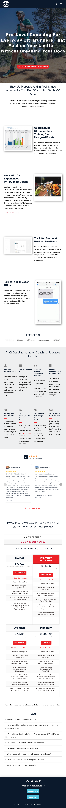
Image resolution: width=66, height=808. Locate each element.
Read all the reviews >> (33, 508)
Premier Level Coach (47, 648)
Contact (46, 642)
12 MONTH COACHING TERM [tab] (33, 542)
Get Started (19, 573)
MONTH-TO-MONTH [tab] (33, 537)
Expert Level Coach (20, 578)
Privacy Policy (21, 804)
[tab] (33, 719)
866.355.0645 (38, 786)
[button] (56, 4)
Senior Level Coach (46, 580)
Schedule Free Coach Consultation (33, 66)
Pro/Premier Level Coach (20, 648)
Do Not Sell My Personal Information (43, 804)
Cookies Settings (29, 804)
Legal (16, 804)
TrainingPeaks (26, 433)
